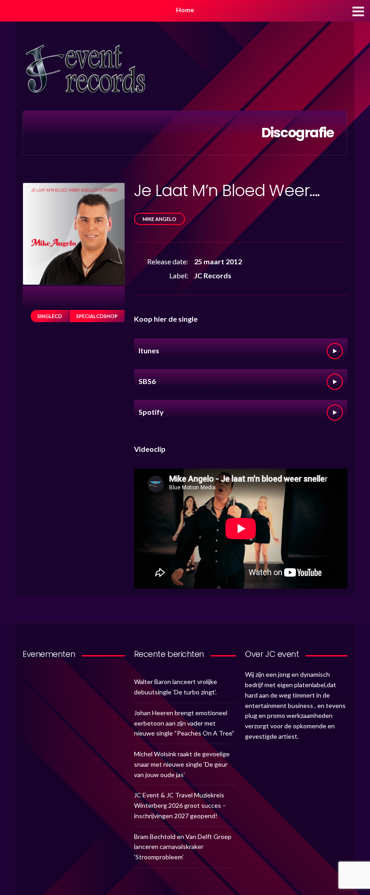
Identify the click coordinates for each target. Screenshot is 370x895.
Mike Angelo (159, 219)
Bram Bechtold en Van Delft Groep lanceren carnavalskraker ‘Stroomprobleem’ (182, 847)
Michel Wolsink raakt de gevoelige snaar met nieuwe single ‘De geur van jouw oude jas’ (182, 764)
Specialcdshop (97, 316)
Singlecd (49, 316)
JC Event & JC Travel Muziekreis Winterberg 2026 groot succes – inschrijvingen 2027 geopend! (180, 805)
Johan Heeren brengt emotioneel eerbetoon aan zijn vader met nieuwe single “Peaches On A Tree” (184, 723)
